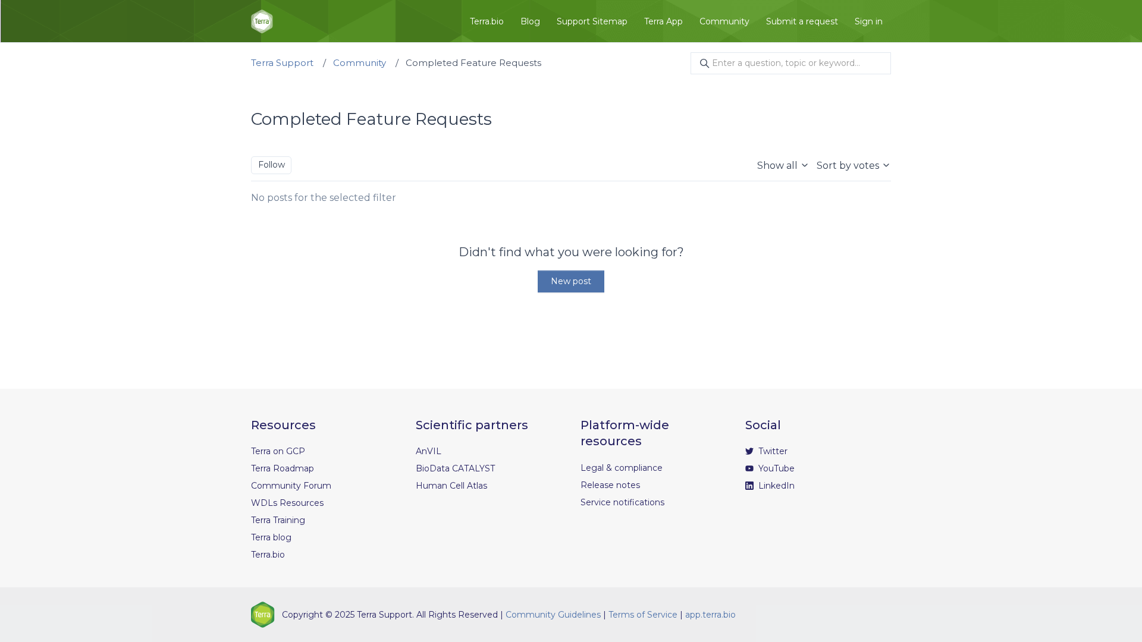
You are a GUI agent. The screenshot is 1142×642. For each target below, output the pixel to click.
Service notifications (622, 502)
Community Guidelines (553, 614)
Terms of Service (642, 614)
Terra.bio (487, 21)
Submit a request (802, 21)
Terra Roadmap (282, 468)
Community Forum (291, 485)
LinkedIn (775, 485)
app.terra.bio (710, 614)
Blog (530, 21)
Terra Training (278, 520)
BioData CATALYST (455, 468)
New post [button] (571, 281)
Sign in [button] (869, 21)
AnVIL (428, 451)
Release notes (610, 485)
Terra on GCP (278, 451)
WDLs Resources (287, 503)
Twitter (772, 451)
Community (724, 21)
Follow (271, 164)
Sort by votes (849, 165)
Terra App (663, 21)
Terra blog (271, 537)
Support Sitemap (592, 21)
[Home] (262, 21)
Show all (778, 165)
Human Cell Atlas (451, 485)
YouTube (775, 468)
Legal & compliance (622, 467)
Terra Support (282, 62)
